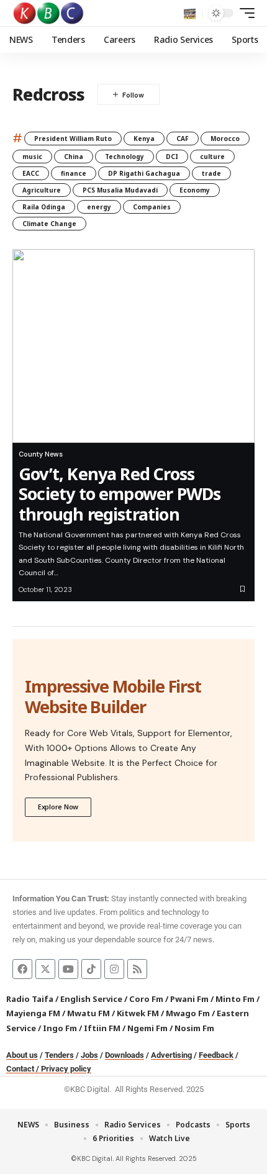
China (73, 156)
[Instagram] (114, 969)
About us (22, 1055)
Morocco (225, 138)
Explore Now (58, 806)
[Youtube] (68, 969)
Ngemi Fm (147, 1028)
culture (212, 156)
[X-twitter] (45, 969)
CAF (182, 138)
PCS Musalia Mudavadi (120, 190)
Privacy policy (66, 1068)
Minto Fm (235, 998)
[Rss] (137, 969)
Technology (124, 156)
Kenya (144, 138)
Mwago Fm (188, 1013)
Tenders (59, 1055)
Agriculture (41, 190)
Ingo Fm (60, 1028)
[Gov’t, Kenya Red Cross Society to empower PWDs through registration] (133, 346)
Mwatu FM (88, 1013)
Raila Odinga (43, 206)
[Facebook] (22, 969)
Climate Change (49, 223)
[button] (190, 13)
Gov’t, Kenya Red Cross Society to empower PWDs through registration (119, 494)
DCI (172, 156)
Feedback (216, 1055)
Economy (194, 190)
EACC (30, 173)
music (32, 156)
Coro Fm (146, 998)
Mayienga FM (33, 1013)
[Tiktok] (91, 969)
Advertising (171, 1055)
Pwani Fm (189, 998)
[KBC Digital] (48, 13)
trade (211, 173)
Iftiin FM (102, 1028)
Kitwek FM (138, 1013)
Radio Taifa (29, 998)
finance (73, 173)
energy (99, 206)
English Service (91, 998)
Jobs (89, 1055)
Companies (152, 206)
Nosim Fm (193, 1028)
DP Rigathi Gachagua (144, 173)
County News (41, 454)
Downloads (124, 1055)
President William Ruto (73, 138)
